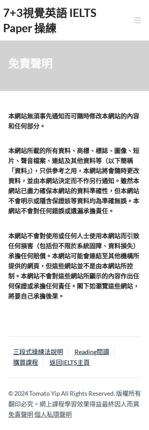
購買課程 (25, 362)
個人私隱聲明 (53, 414)
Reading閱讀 (91, 352)
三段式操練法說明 (38, 352)
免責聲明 (20, 414)
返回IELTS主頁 (70, 362)
